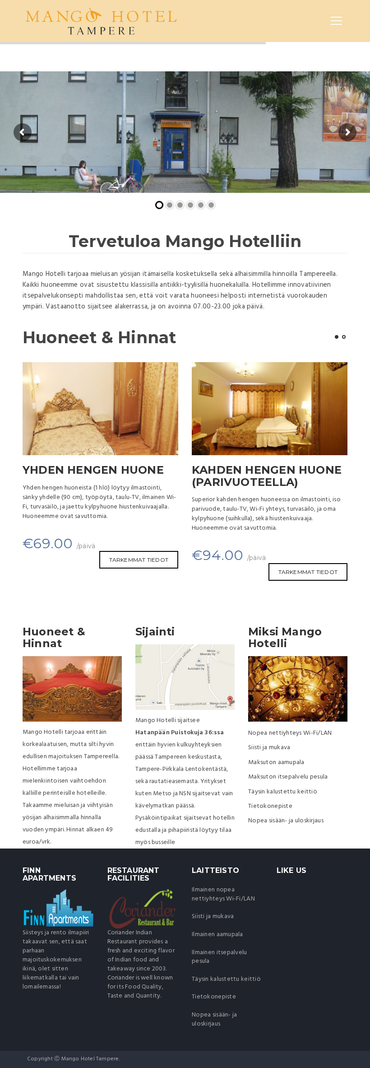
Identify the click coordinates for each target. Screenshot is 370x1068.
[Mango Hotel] (101, 20)
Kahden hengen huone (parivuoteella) (267, 475)
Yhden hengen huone (93, 469)
